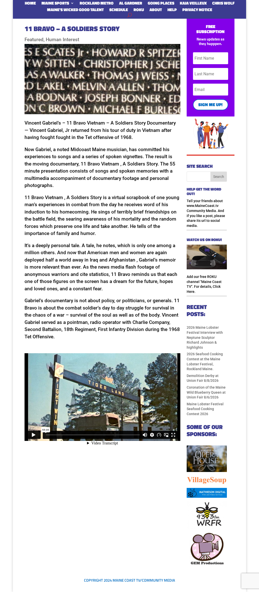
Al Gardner (130, 4)
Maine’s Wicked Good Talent (75, 11)
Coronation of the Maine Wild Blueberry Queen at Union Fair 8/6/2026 (206, 392)
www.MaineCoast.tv (203, 206)
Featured (34, 39)
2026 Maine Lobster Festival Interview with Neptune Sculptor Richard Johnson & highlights (205, 337)
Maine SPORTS (55, 4)
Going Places (161, 4)
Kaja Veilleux (193, 4)
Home (30, 4)
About (155, 11)
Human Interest (62, 39)
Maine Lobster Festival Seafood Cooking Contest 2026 (205, 409)
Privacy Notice (197, 11)
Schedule (118, 11)
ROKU (139, 11)
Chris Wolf (223, 4)
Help (172, 11)
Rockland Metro (97, 4)
